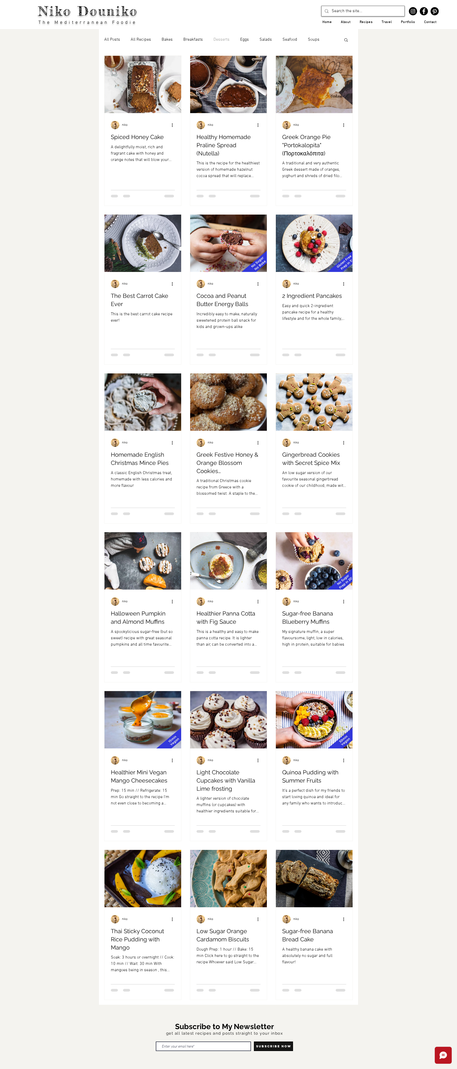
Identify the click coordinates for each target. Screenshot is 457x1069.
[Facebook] (424, 11)
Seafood (289, 39)
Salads (265, 39)
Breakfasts (193, 39)
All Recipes (141, 39)
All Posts (112, 39)
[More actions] (174, 125)
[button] (346, 40)
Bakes (167, 39)
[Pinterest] (435, 11)
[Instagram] (413, 11)
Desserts (221, 39)
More (312, 39)
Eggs (244, 39)
